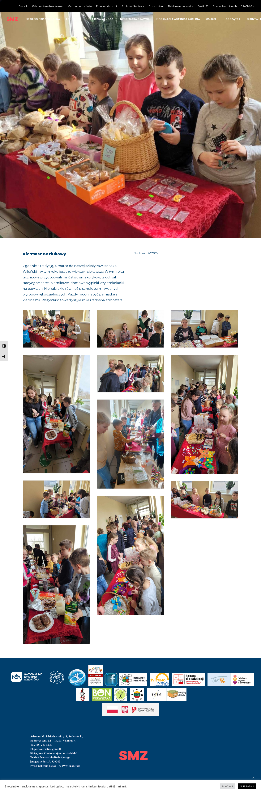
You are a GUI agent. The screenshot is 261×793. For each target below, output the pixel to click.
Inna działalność (100, 19)
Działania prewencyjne (180, 6)
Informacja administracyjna (178, 19)
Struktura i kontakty (133, 6)
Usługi (211, 19)
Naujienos (139, 253)
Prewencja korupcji (106, 6)
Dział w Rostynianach (224, 6)
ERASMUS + (247, 6)
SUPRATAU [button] (247, 786)
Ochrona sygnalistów (80, 6)
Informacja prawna (134, 19)
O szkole (23, 6)
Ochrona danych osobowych (48, 6)
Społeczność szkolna (43, 19)
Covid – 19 (203, 6)
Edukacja (73, 19)
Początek (232, 19)
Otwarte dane (156, 6)
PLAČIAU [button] (227, 786)
